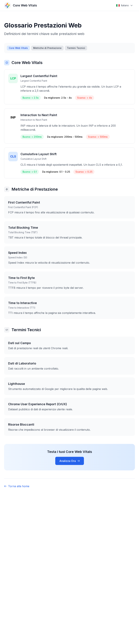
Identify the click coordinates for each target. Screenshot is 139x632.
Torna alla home (18, 486)
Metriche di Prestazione (47, 48)
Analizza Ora (67, 461)
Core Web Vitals (18, 48)
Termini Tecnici (76, 48)
